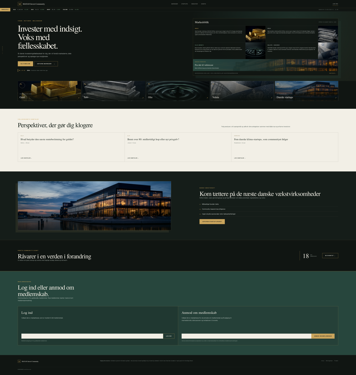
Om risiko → (332, 73)
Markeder (174, 4)
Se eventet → (330, 255)
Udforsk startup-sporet (212, 221)
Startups (184, 4)
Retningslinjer (329, 360)
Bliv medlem (25, 64)
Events (203, 4)
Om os (322, 360)
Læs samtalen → (26, 158)
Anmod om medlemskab (323, 336)
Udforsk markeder (46, 64)
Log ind (335, 4)
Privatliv (336, 360)
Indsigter (194, 4)
